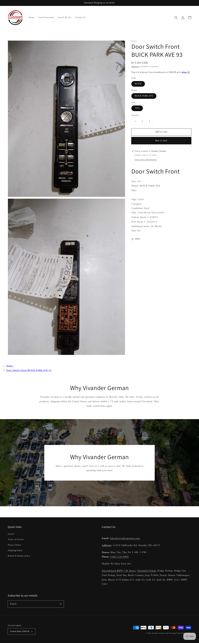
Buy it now (161, 141)
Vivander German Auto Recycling (164, 633)
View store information (145, 160)
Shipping (135, 66)
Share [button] (137, 239)
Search (11, 534)
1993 (137, 108)
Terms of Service (16, 539)
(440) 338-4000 (119, 557)
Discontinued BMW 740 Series (119, 571)
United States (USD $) (19, 631)
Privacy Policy (14, 545)
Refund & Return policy (19, 556)
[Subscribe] (60, 604)
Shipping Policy (15, 550)
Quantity (135, 115)
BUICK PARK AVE (144, 96)
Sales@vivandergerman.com (125, 538)
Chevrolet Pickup (146, 571)
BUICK (138, 84)
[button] (176, 17)
